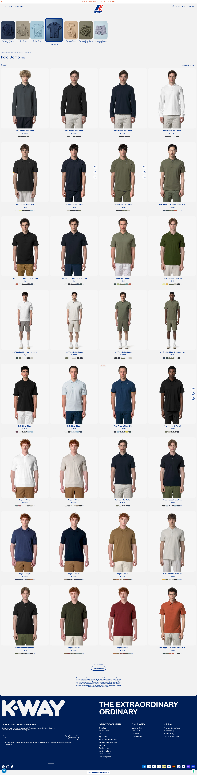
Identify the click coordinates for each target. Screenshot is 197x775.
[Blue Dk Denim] (19, 579)
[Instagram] (7, 766)
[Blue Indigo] (24, 579)
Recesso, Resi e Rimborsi (108, 742)
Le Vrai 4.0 (135, 734)
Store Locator (136, 731)
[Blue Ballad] (28, 432)
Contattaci (102, 728)
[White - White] (178, 210)
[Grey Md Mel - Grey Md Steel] (28, 506)
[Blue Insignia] (164, 210)
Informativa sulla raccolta (98, 772)
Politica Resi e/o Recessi (108, 739)
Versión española (105, 754)
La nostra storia (137, 728)
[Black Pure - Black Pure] (24, 284)
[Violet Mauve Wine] (16, 432)
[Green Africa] (129, 579)
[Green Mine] (126, 284)
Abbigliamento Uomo (16, 52)
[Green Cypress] (171, 284)
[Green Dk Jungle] (167, 210)
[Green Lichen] (79, 210)
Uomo (7, 52)
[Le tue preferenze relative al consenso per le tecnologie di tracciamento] (193, 771)
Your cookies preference (172, 728)
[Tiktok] (12, 766)
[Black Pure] (19, 136)
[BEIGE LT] (68, 210)
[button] (189, 65)
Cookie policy (169, 734)
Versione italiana (105, 751)
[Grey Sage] (16, 506)
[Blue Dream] (31, 210)
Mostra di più (98, 668)
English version (104, 748)
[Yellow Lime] (20, 210)
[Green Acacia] (126, 432)
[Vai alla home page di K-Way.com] (98, 9)
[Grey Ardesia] (77, 653)
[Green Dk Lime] (118, 284)
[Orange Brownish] (175, 210)
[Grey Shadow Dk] (26, 136)
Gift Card (102, 745)
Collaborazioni (137, 736)
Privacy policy (169, 731)
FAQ (100, 734)
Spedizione (103, 736)
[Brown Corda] (122, 579)
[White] (30, 136)
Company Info (51, 762)
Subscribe (73, 738)
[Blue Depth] (22, 136)
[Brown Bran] (31, 579)
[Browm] (28, 579)
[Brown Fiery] (126, 579)
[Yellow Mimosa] (166, 284)
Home (3, 52)
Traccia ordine (104, 731)
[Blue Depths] (16, 579)
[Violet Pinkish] (19, 506)
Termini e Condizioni (171, 736)
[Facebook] (3, 766)
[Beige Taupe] (77, 506)
